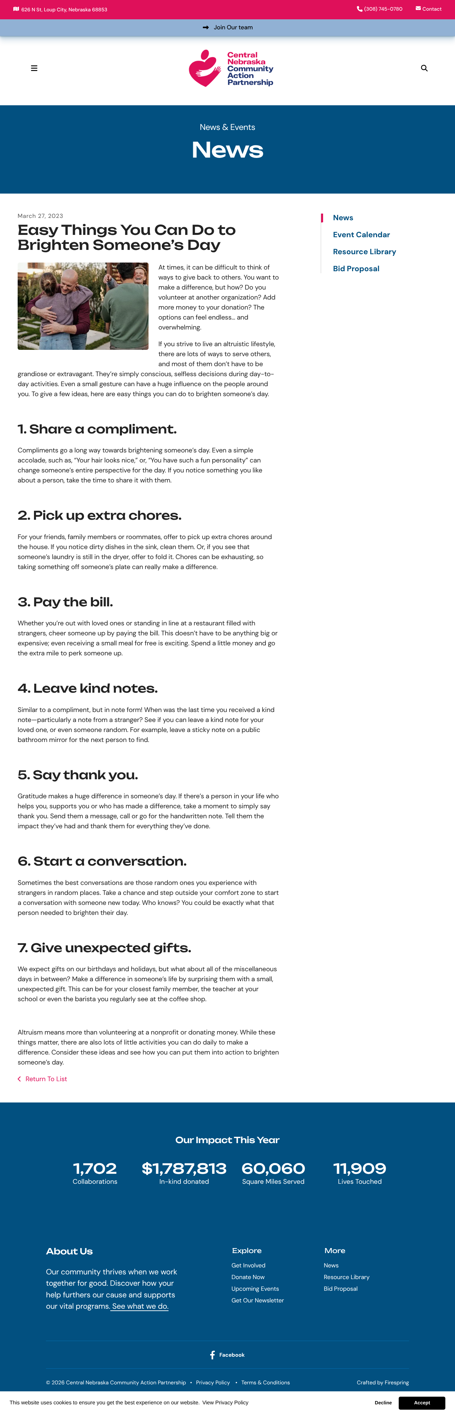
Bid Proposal (356, 269)
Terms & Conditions (265, 1382)
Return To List (45, 1079)
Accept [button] (422, 1403)
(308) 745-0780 (383, 9)
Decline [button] (383, 1403)
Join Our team (233, 27)
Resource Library (364, 252)
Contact (432, 9)
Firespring (397, 1382)
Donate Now (247, 1277)
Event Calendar (361, 235)
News (343, 218)
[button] (34, 68)
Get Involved (248, 1265)
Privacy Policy (213, 1382)
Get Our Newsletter (257, 1300)
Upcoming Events (255, 1289)
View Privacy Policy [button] (225, 1403)
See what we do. (139, 1306)
